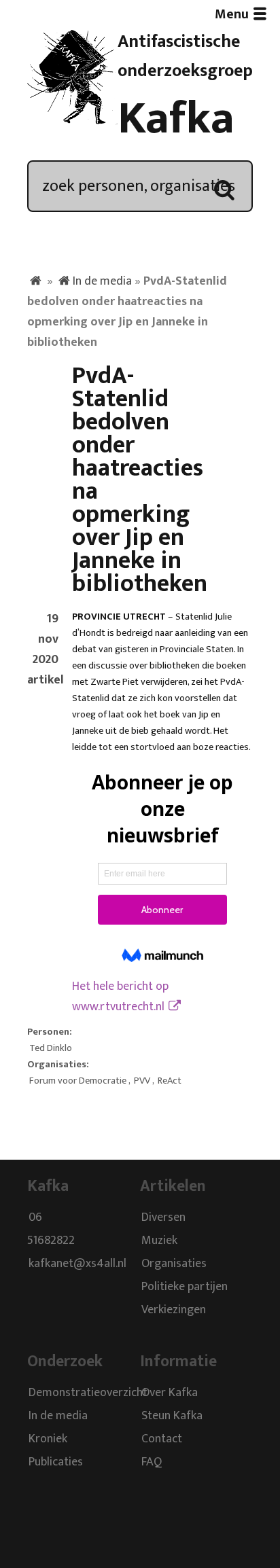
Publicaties (56, 1462)
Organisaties (174, 1264)
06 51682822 (51, 1229)
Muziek (159, 1241)
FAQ (151, 1462)
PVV (142, 1081)
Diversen (163, 1218)
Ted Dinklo (50, 1048)
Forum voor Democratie (77, 1081)
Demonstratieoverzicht (88, 1393)
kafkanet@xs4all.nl (77, 1264)
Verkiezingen (173, 1310)
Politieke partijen (184, 1287)
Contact (161, 1439)
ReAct (169, 1081)
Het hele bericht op (120, 996)
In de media (102, 281)
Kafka (176, 118)
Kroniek (48, 1439)
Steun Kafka (172, 1416)
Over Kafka (169, 1393)
